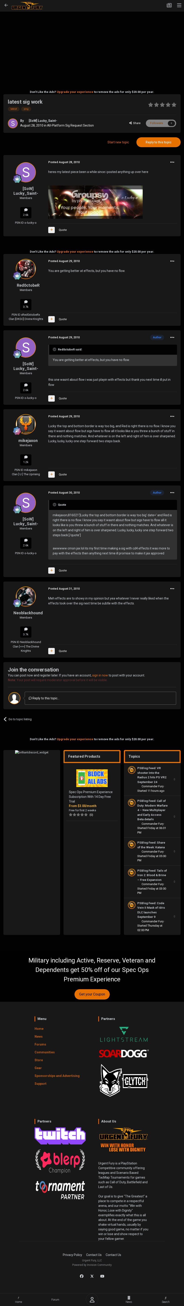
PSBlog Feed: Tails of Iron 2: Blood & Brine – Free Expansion (152, 875)
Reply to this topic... (45, 698)
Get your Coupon (92, 994)
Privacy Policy (72, 1255)
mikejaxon (28, 440)
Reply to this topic (158, 142)
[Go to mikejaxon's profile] (26, 424)
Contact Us (94, 1255)
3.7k (25, 306)
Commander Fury (153, 786)
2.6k (25, 215)
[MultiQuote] (51, 230)
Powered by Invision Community (92, 1265)
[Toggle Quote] (55, 349)
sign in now (100, 675)
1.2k (25, 462)
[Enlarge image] (95, 202)
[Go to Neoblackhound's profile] (26, 596)
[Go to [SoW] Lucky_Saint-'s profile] (13, 123)
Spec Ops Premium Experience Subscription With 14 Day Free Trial (91, 796)
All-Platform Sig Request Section (70, 125)
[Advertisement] (92, 44)
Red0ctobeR (28, 285)
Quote (63, 230)
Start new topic (118, 142)
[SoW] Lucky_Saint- (43, 121)
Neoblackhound (28, 612)
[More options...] (172, 162)
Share (136, 123)
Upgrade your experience (75, 92)
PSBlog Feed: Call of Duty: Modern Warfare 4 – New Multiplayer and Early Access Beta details (152, 810)
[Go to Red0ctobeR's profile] (26, 269)
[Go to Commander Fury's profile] (132, 770)
